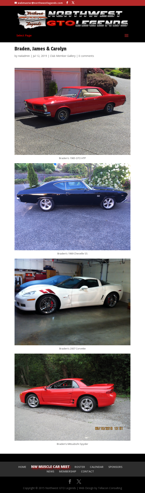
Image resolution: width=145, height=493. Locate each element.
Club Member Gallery (63, 56)
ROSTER (80, 467)
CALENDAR (96, 467)
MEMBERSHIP (67, 471)
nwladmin (24, 56)
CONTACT (87, 471)
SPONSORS (115, 467)
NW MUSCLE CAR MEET (50, 466)
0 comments (86, 56)
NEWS (50, 471)
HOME (22, 467)
